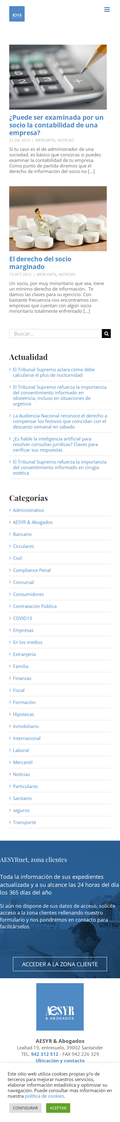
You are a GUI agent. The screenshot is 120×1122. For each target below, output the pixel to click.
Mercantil (45, 140)
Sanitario (22, 798)
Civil (17, 558)
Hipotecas (23, 714)
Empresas (23, 630)
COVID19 (22, 618)
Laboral (21, 750)
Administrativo (28, 510)
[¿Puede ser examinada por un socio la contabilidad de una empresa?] (58, 77)
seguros (21, 810)
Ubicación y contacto (60, 1060)
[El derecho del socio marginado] (58, 218)
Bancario (22, 534)
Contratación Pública (35, 606)
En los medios (27, 642)
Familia (20, 666)
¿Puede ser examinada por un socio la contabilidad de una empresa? (56, 125)
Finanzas (22, 678)
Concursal (23, 582)
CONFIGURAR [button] (25, 1108)
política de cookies (44, 1096)
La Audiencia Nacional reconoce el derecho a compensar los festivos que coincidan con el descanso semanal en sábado (60, 421)
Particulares (25, 786)
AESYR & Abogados (33, 522)
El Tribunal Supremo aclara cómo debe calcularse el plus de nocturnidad (54, 372)
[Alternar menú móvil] (107, 9)
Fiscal (19, 690)
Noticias (66, 140)
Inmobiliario (26, 726)
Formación (24, 702)
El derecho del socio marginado (40, 263)
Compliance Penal (32, 570)
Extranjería (24, 654)
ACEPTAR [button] (58, 1108)
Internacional (27, 738)
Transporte (24, 822)
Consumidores (28, 594)
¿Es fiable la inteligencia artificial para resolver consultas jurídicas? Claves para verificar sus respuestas (55, 444)
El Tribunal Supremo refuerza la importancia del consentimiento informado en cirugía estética (59, 467)
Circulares (23, 546)
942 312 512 (44, 1054)
